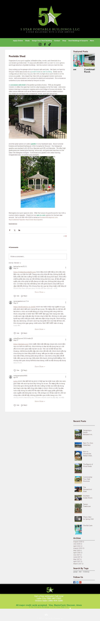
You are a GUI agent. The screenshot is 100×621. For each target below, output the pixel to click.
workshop (86, 572)
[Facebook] (45, 44)
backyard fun (13, 224)
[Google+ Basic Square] (80, 582)
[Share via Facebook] (10, 230)
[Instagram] (40, 44)
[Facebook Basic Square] (74, 582)
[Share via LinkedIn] (19, 230)
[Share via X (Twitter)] (14, 230)
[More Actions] (65, 267)
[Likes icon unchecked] (14, 296)
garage (75, 572)
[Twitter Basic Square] (77, 582)
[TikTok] (50, 44)
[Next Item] (92, 60)
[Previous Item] (76, 60)
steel (80, 572)
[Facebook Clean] (70, 609)
